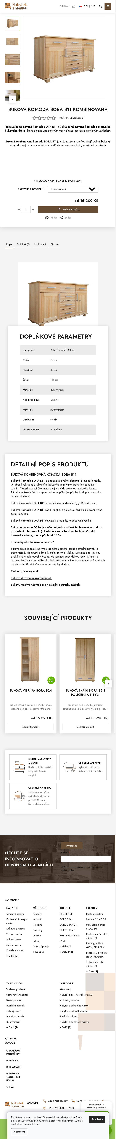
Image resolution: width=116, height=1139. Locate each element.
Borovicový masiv (15, 1016)
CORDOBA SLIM (68, 925)
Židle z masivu (13, 945)
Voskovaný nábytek (16, 989)
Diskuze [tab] (54, 244)
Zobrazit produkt (30, 727)
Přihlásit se (71, 845)
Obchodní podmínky (13, 1052)
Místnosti (39, 908)
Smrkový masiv (13, 1000)
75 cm (53, 360)
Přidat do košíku (71, 209)
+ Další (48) (66, 952)
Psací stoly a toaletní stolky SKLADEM (96, 954)
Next (12, 99)
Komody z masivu (15, 914)
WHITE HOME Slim (70, 935)
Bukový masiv (57, 390)
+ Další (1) (12, 1027)
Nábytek (12, 908)
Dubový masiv (13, 1011)
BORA (48, 127)
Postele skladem (94, 914)
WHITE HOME (67, 930)
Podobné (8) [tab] (23, 244)
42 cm (53, 370)
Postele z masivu (14, 950)
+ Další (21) (12, 956)
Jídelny (36, 941)
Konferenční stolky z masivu (16, 921)
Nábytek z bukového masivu (74, 1011)
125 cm (54, 380)
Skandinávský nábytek (17, 995)
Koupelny (37, 914)
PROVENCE (66, 914)
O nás (10, 1087)
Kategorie (67, 983)
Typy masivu (14, 983)
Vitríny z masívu (14, 934)
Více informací (32, 1124)
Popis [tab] (9, 244)
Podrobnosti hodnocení (71, 118)
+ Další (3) (39, 952)
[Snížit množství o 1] (19, 210)
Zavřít (22, 218)
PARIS (63, 941)
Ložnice (37, 935)
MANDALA (65, 946)
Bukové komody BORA (62, 350)
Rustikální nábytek (15, 1005)
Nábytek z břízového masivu (74, 1022)
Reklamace (13, 1067)
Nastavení (19, 1131)
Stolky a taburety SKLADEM (94, 964)
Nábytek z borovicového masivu (76, 995)
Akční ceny (65, 989)
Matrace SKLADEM (96, 919)
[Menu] (108, 6)
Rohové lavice (13, 939)
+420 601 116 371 (58, 1101)
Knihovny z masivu (15, 928)
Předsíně (37, 925)
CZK (86, 6)
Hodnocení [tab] (40, 244)
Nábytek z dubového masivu (74, 1005)
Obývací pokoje (41, 946)
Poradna (12, 1060)
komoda (38, 127)
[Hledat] (100, 6)
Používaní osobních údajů (13, 1077)
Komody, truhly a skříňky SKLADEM (95, 945)
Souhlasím (97, 1119)
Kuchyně (37, 919)
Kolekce (65, 908)
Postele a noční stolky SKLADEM (97, 936)
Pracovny (37, 930)
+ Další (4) (92, 971)
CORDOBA (66, 919)
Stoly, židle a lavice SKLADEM (95, 926)
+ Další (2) (65, 1027)
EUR (93, 6)
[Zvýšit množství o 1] (33, 210)
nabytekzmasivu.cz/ (44, 1108)
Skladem (92, 908)
